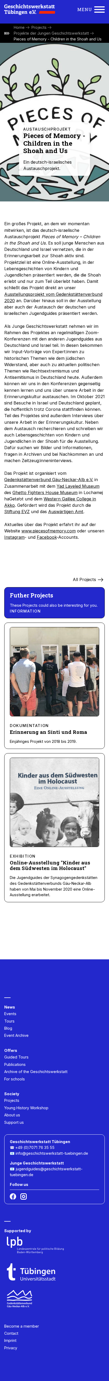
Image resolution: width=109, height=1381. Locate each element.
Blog (8, 1028)
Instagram (14, 537)
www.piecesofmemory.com (48, 530)
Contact (11, 1333)
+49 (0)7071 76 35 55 (34, 1147)
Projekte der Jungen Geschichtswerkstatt (51, 33)
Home (19, 27)
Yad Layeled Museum (78, 486)
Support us (14, 1122)
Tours (9, 1021)
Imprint (10, 1340)
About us (12, 1115)
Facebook (47, 537)
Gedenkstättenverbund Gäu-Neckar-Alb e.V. (48, 479)
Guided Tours (16, 1057)
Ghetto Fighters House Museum (45, 492)
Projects (39, 27)
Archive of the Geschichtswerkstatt (35, 1071)
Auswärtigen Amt (65, 511)
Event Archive (16, 1035)
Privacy (10, 1348)
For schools (14, 1079)
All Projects (84, 579)
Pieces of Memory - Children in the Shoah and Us (58, 39)
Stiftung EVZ (17, 511)
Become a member (21, 1326)
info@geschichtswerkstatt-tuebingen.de (52, 1153)
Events (10, 1013)
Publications (15, 1064)
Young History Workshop (26, 1108)
